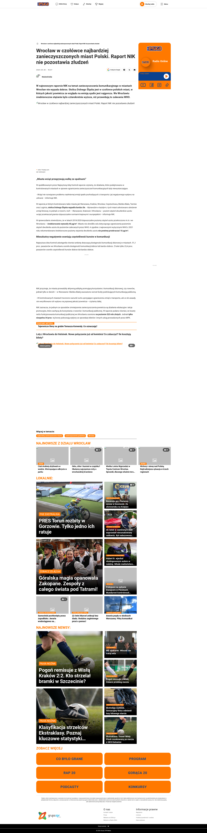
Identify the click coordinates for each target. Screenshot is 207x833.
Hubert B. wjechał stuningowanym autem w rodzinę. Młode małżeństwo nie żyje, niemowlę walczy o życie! (119, 561)
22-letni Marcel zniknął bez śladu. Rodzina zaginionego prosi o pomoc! (85, 618)
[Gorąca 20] (137, 773)
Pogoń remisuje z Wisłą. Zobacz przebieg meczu (117, 680)
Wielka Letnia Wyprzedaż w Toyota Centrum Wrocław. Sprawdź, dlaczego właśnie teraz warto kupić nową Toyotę (120, 469)
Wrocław (91, 436)
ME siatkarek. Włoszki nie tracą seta (118, 652)
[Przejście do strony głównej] (43, 4)
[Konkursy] (137, 787)
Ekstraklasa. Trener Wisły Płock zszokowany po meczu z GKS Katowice (120, 739)
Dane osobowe (140, 820)
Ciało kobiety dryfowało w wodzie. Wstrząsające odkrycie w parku (52, 469)
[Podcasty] (69, 787)
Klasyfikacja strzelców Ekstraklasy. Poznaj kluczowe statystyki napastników (63, 730)
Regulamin (139, 812)
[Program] (137, 759)
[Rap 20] (69, 773)
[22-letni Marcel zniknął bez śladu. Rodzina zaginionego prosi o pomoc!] (86, 609)
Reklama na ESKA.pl (109, 817)
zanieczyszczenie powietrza (75, 436)
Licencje (138, 815)
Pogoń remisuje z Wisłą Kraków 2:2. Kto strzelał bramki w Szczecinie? (65, 673)
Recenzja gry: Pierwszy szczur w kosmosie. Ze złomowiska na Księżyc (117, 504)
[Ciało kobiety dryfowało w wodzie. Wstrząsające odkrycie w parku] (52, 460)
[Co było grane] (69, 759)
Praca (105, 815)
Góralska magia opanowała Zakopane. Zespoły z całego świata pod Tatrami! (68, 581)
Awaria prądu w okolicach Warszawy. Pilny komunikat (119, 617)
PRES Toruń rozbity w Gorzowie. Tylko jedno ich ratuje (67, 524)
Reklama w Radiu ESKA (110, 820)
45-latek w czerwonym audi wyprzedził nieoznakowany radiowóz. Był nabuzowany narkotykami (119, 532)
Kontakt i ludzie (108, 812)
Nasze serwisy (102, 826)
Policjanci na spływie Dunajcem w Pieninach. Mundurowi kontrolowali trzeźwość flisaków (117, 590)
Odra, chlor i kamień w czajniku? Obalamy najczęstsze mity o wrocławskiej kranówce (86, 469)
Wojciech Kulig (47, 76)
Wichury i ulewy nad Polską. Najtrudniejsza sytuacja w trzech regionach (154, 469)
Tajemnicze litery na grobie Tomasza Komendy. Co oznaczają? (67, 326)
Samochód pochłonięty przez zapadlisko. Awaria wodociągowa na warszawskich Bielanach (52, 618)
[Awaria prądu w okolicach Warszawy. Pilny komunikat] (120, 609)
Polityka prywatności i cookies (145, 817)
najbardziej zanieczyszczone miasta (49, 436)
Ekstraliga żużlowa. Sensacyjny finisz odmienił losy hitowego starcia (119, 710)
